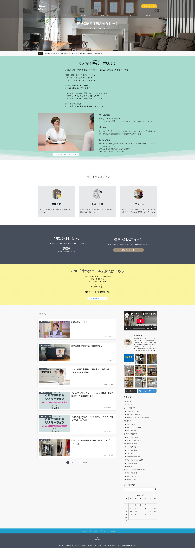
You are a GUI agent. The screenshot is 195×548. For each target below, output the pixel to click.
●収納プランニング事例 (133, 427)
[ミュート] (152, 328)
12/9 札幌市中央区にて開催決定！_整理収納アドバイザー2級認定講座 (79, 53)
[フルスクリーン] (155, 328)
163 (80, 462)
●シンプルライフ (131, 447)
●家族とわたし (130, 476)
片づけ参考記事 (130, 444)
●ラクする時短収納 (132, 457)
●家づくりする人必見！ (133, 437)
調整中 (67, 248)
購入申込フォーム (97, 298)
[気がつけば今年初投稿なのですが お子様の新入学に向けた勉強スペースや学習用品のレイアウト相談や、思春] (140, 370)
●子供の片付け (130, 463)
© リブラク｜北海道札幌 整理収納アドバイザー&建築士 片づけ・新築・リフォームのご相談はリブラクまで (91, 545)
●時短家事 (129, 466)
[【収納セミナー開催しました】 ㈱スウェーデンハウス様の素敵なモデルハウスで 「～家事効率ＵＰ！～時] (152, 370)
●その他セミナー (131, 411)
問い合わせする (128, 250)
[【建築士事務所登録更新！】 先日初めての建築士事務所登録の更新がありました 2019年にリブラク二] (140, 382)
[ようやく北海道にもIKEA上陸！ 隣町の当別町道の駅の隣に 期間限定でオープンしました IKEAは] (129, 359)
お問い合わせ (149, 6)
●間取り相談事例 (131, 431)
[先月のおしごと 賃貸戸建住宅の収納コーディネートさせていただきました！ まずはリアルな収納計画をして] (129, 370)
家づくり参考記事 (130, 434)
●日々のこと (130, 479)
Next (84, 462)
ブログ (127, 401)
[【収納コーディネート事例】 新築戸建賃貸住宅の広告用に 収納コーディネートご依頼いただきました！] (129, 382)
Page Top (97, 539)
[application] (140, 320)
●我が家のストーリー (132, 440)
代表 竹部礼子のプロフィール (66, 154)
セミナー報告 (129, 408)
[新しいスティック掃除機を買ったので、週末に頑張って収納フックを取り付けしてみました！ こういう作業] (140, 359)
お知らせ (128, 404)
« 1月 (125, 521)
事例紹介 (128, 421)
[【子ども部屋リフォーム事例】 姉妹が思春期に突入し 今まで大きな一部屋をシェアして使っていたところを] (152, 382)
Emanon (133, 545)
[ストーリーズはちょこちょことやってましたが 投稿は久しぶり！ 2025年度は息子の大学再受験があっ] (152, 359)
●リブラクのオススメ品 (133, 460)
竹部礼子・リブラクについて (134, 470)
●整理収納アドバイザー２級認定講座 (137, 417)
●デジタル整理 (130, 450)
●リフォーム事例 (131, 424)
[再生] (126, 328)
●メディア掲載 (130, 473)
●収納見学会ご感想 (132, 414)
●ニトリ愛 (129, 453)
